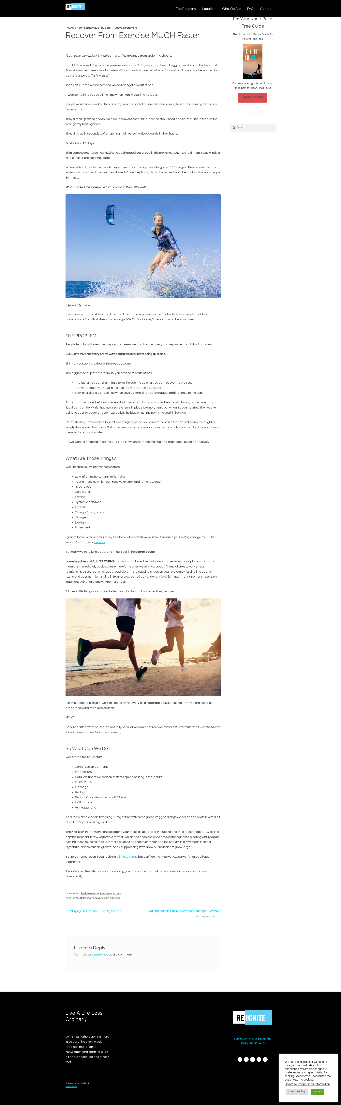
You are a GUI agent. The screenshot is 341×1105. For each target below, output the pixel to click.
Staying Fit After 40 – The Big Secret (95, 911)
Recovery (106, 893)
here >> (99, 542)
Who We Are (231, 8)
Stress (117, 893)
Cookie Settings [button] (297, 1091)
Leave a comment (126, 27)
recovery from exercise (106, 898)
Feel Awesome (90, 893)
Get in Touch (258, 1043)
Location (208, 8)
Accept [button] (318, 1091)
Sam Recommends (246, 1038)
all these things (127, 856)
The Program (186, 8)
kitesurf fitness (82, 898)
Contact (266, 8)
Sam (108, 27)
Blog (262, 1038)
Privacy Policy (71, 1087)
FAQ (250, 8)
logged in (98, 954)
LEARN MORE (252, 97)
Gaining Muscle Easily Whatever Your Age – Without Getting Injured (184, 913)
